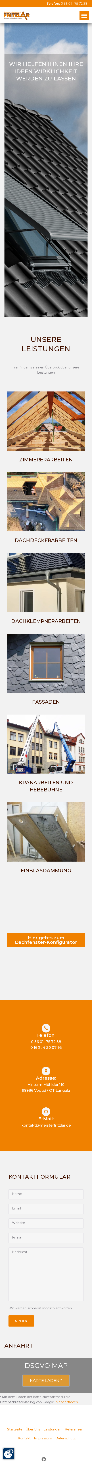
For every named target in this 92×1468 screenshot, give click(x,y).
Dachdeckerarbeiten (46, 540)
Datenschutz (65, 1438)
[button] (84, 15)
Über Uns (33, 1429)
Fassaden (46, 702)
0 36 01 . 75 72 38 (74, 4)
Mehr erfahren (67, 1402)
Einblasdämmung (46, 871)
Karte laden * (46, 1380)
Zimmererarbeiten (46, 460)
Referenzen (74, 1429)
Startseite (14, 1429)
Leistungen (52, 1429)
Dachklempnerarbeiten (46, 621)
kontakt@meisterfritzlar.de (46, 1125)
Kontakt (24, 1438)
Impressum (43, 1438)
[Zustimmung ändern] (8, 1453)
